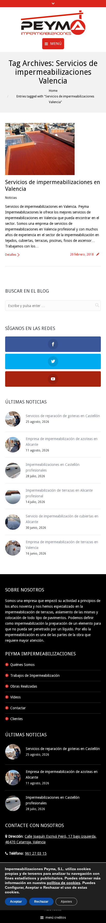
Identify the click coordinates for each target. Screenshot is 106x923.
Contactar (18, 708)
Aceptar (16, 901)
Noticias (11, 198)
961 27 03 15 (36, 853)
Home (53, 91)
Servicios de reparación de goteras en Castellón (63, 416)
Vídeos (15, 697)
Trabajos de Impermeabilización (35, 675)
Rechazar (41, 901)
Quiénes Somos (22, 665)
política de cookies (63, 883)
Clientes (16, 719)
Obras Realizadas (23, 686)
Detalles (10, 255)
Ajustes (66, 901)
